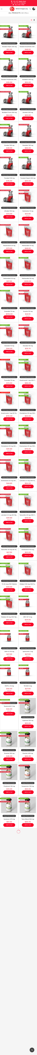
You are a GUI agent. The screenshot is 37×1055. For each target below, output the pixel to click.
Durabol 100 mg (9, 145)
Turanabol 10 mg (9, 380)
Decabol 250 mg (28, 112)
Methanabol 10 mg (27, 245)
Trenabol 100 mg (9, 178)
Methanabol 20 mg (9, 278)
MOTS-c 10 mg (9, 686)
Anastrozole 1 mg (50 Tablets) (10, 413)
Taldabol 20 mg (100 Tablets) (10, 617)
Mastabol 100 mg (27, 145)
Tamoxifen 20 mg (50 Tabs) (9, 549)
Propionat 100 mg (9, 786)
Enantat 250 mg (9, 753)
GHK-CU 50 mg (9, 651)
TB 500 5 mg (28, 686)
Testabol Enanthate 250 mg (28, 46)
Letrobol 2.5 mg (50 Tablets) (10, 515)
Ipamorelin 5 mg (28, 651)
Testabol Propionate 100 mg (10, 79)
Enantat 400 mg (28, 753)
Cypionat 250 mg (27, 720)
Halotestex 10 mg (27, 211)
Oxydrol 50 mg (28, 311)
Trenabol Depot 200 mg (27, 178)
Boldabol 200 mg (27, 79)
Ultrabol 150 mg (9, 211)
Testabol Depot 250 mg (9, 46)
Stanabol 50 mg (28, 346)
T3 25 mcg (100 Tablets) (9, 584)
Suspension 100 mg (28, 786)
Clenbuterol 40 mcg (27, 549)
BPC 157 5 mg (27, 617)
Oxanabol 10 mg (9, 311)
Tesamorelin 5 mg (9, 706)
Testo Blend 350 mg (28, 819)
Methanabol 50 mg (28, 278)
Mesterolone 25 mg (9, 245)
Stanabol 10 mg (9, 346)
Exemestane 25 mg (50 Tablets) (11, 480)
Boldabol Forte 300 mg (9, 112)
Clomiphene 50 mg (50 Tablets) (11, 446)
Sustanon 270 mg (9, 819)
